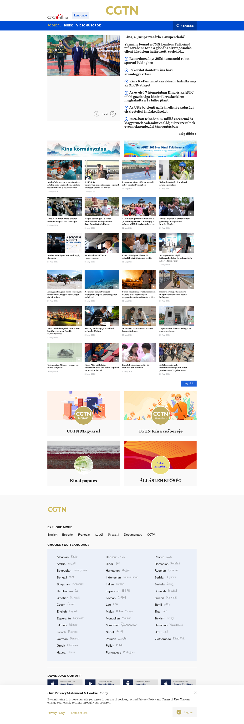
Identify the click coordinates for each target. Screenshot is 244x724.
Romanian (167, 564)
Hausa (66, 652)
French (67, 632)
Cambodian (67, 591)
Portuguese (120, 652)
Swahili (166, 598)
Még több (188, 383)
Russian (166, 570)
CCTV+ (152, 534)
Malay (119, 611)
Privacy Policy (56, 713)
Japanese (118, 591)
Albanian (67, 557)
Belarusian (72, 570)
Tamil (162, 604)
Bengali (65, 577)
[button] (113, 114)
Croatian (68, 598)
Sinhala (164, 584)
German (68, 639)
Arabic (66, 564)
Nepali (114, 632)
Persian (116, 639)
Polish (114, 645)
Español (67, 534)
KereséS (187, 26)
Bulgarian (70, 584)
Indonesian (122, 577)
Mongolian (118, 618)
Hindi (113, 564)
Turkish (164, 618)
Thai (161, 611)
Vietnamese (169, 639)
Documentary (133, 534)
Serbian (165, 577)
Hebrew (115, 557)
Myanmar (121, 625)
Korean (116, 598)
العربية (99, 534)
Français (84, 534)
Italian (115, 584)
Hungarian (118, 570)
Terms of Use (79, 713)
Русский (113, 534)
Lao (112, 604)
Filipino (67, 625)
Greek (67, 645)
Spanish (166, 591)
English (52, 534)
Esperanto (70, 618)
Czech (65, 604)
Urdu (161, 632)
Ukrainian (169, 625)
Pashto (163, 557)
